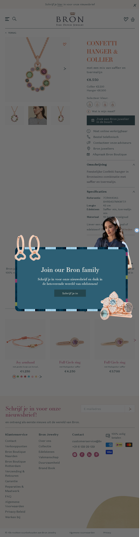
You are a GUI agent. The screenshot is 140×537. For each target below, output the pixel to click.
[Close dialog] (137, 230)
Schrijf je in (70, 293)
